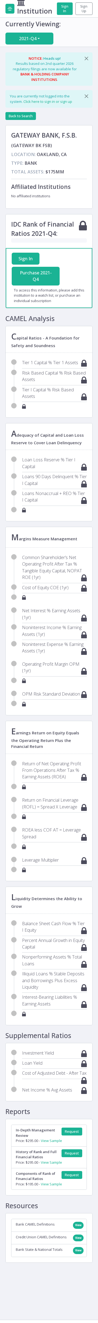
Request (72, 1131)
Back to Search (21, 116)
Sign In (64, 8)
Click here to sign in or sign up (47, 101)
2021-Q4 (27, 39)
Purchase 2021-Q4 (36, 276)
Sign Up (83, 8)
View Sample (51, 1140)
